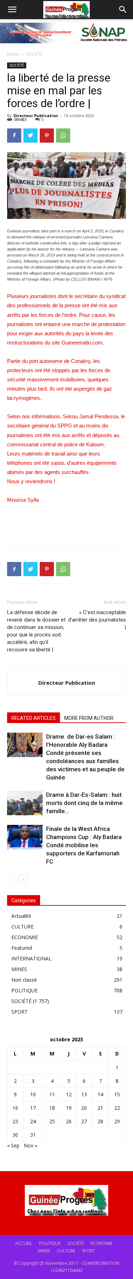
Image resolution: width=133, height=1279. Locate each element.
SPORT (19, 1011)
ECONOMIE (24, 937)
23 (15, 1121)
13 (84, 1094)
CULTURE (22, 926)
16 (15, 1107)
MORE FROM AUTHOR (88, 718)
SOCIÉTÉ (34, 54)
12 (69, 1094)
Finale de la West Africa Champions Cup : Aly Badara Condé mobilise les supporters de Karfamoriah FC (84, 845)
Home (13, 54)
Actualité (21, 916)
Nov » (30, 1145)
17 (33, 1107)
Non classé (24, 979)
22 (117, 1107)
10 (33, 1094)
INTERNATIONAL (31, 958)
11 (52, 1094)
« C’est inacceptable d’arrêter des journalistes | (97, 619)
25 (52, 1121)
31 (33, 1134)
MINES (19, 969)
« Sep (13, 1145)
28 (100, 1121)
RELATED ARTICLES (33, 718)
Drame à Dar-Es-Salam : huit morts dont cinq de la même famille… (84, 803)
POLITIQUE (24, 990)
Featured (21, 947)
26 (69, 1121)
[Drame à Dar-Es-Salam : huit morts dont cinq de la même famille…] (25, 803)
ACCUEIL (23, 1243)
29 (117, 1121)
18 (52, 1107)
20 (84, 1107)
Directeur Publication (35, 115)
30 (15, 1134)
